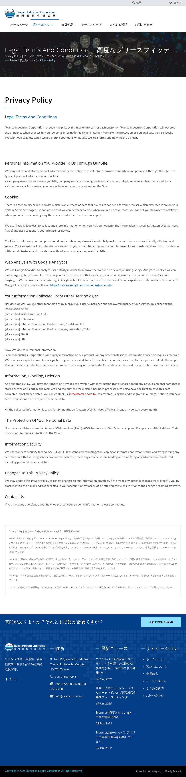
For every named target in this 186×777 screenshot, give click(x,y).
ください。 (170, 587)
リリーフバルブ (76, 587)
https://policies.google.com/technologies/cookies (81, 285)
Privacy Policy (47, 60)
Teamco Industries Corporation (43, 771)
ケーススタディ (91, 25)
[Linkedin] (15, 679)
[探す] (133, 3)
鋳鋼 (65, 587)
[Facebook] (6, 679)
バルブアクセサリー (116, 587)
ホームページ (19, 25)
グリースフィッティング (139, 587)
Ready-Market (173, 771)
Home (13, 60)
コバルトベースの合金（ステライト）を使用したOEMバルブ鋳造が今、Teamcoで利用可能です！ (115, 666)
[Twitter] (10, 679)
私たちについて (43, 25)
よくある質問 (119, 25)
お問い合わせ (144, 25)
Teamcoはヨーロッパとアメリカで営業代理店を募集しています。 (115, 736)
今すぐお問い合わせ (161, 622)
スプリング (90, 587)
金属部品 (68, 25)
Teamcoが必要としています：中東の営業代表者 (115, 714)
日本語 (177, 2)
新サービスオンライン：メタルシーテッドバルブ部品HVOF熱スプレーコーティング (115, 692)
